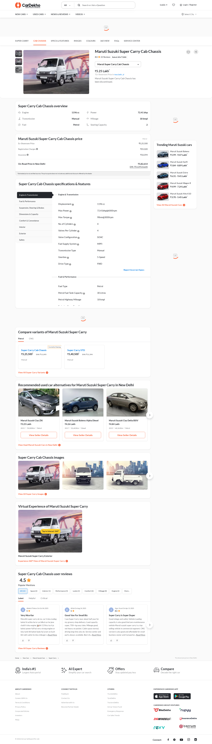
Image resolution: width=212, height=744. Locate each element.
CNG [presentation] (31, 338)
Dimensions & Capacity (28, 214)
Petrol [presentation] (21, 338)
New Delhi (118, 74)
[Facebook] (168, 740)
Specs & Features (60, 41)
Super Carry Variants (35, 372)
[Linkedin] (195, 740)
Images (77, 41)
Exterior (22, 233)
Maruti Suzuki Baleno (179, 151)
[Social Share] (196, 51)
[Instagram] (188, 740)
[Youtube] (181, 740)
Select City (189, 14)
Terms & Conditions (22, 702)
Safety (22, 240)
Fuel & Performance (27, 201)
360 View (104, 41)
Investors (18, 715)
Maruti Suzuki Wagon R (180, 183)
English (162, 5)
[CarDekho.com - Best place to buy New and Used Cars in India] (27, 5)
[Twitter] (174, 740)
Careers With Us (21, 698)
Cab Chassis (39, 41)
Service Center (132, 41)
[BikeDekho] (162, 710)
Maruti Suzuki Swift (179, 162)
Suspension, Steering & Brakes (31, 208)
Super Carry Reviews (35, 648)
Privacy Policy (20, 707)
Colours (90, 41)
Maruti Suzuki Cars (173, 205)
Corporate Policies (22, 711)
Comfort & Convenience (29, 221)
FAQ (116, 41)
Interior (22, 227)
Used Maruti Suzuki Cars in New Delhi (40, 445)
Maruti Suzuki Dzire (179, 172)
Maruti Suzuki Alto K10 (180, 193)
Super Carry (22, 41)
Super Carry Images (35, 494)
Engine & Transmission (28, 195)
